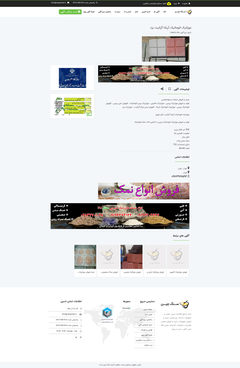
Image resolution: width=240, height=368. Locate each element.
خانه (164, 11)
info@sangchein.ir (58, 2)
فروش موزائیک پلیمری (132, 272)
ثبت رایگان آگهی (68, 12)
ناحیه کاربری (146, 11)
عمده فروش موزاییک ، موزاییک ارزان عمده (78, 272)
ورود (175, 3)
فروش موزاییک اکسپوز (178, 272)
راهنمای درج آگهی (104, 11)
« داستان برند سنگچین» (144, 340)
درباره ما (117, 11)
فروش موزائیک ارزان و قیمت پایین (151, 272)
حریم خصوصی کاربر (145, 325)
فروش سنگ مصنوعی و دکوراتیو (106, 272)
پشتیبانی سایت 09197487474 (84, 2)
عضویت (185, 3)
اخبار (136, 11)
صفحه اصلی (148, 309)
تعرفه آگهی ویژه (88, 11)
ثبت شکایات (148, 345)
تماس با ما (127, 11)
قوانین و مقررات (146, 330)
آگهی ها (157, 11)
